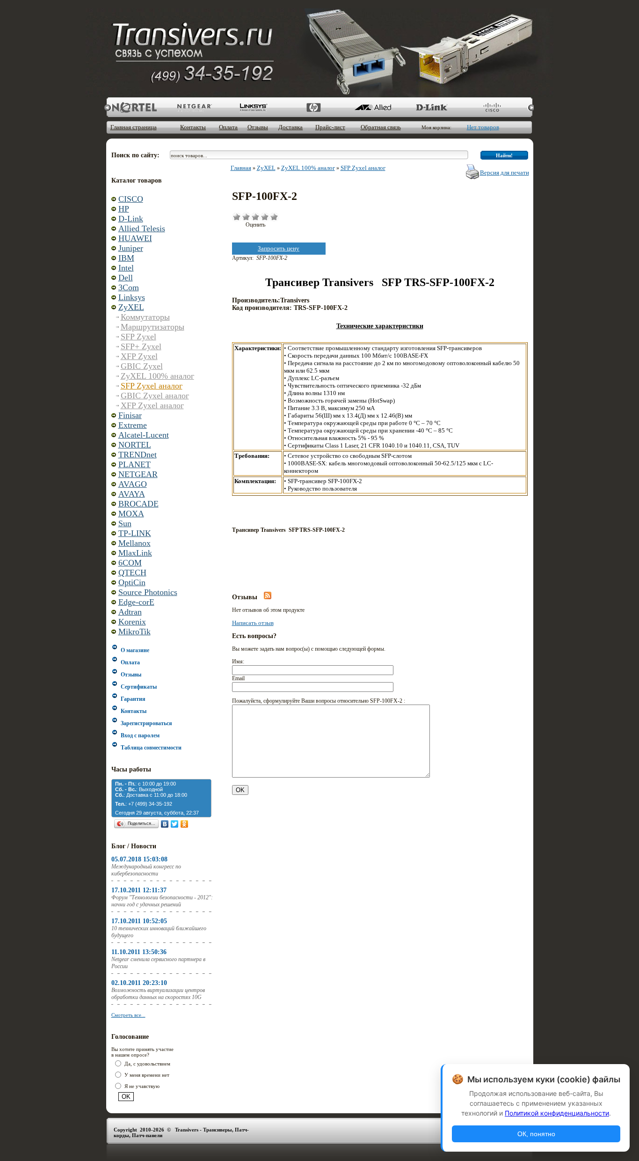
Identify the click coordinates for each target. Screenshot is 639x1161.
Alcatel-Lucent (143, 435)
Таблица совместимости (151, 747)
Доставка (290, 127)
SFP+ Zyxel (141, 346)
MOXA (131, 513)
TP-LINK (134, 533)
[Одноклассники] (184, 824)
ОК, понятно (536, 1134)
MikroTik (134, 631)
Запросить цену (278, 248)
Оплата (228, 127)
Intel (126, 267)
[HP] (312, 107)
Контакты (193, 127)
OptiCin (131, 582)
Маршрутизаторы (152, 326)
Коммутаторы (145, 317)
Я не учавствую (142, 1086)
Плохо (246, 216)
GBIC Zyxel (142, 366)
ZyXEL (131, 307)
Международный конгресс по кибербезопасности (146, 870)
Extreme (132, 425)
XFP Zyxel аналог (152, 405)
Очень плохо (236, 216)
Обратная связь (381, 127)
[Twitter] (175, 824)
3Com (128, 287)
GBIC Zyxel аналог (155, 395)
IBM (126, 258)
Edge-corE (136, 602)
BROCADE (138, 503)
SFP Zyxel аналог (151, 385)
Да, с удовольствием (147, 1063)
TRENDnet (137, 454)
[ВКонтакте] (165, 824)
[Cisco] (491, 107)
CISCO (130, 199)
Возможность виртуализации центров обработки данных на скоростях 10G (158, 993)
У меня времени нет (146, 1075)
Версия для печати (504, 172)
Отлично (274, 216)
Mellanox (134, 543)
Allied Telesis (141, 228)
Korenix (132, 621)
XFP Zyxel (139, 356)
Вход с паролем (140, 735)
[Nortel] (134, 107)
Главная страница (133, 127)
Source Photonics (147, 592)
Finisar (130, 415)
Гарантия (133, 699)
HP (123, 208)
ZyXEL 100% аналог (157, 376)
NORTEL (134, 444)
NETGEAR (138, 474)
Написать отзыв (253, 622)
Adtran (130, 612)
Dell (125, 277)
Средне (255, 216)
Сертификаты (139, 686)
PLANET (134, 464)
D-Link (130, 218)
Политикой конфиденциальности (557, 1113)
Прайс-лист (330, 127)
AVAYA (131, 494)
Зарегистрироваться (146, 723)
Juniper (130, 248)
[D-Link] (431, 107)
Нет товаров (483, 127)
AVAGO (132, 484)
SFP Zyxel (138, 336)
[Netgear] (194, 107)
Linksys (131, 297)
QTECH (132, 572)
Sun (124, 523)
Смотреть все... (128, 1015)
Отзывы (257, 127)
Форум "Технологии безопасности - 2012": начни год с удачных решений (162, 901)
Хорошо (264, 216)
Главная (241, 167)
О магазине (135, 650)
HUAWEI (135, 238)
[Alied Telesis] (372, 107)
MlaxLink (135, 553)
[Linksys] (253, 107)
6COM (130, 562)
